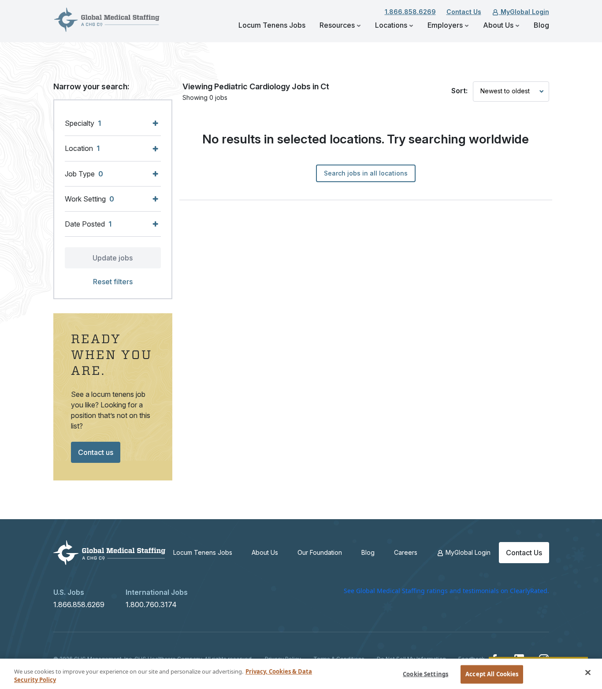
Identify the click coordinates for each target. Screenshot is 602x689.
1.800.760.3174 (151, 604)
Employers (446, 25)
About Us (499, 25)
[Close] (588, 672)
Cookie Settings (425, 674)
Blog (541, 25)
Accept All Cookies (491, 674)
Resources (338, 25)
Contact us (95, 452)
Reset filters (113, 281)
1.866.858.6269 (410, 11)
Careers (405, 552)
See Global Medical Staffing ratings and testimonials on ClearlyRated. (446, 590)
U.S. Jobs (68, 592)
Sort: (459, 90)
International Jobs (157, 592)
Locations (392, 25)
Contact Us (463, 11)
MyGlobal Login (524, 11)
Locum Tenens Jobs (271, 25)
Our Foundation (319, 552)
